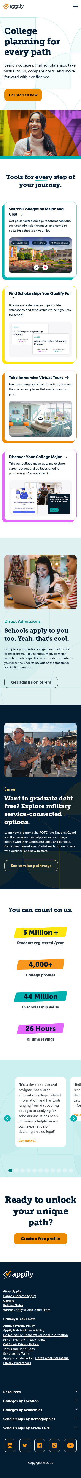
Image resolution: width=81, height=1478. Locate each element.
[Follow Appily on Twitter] (24, 1445)
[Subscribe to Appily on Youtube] (70, 1445)
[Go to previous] (7, 1118)
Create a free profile (40, 1238)
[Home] (13, 6)
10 (65, 1170)
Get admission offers (31, 682)
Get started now (23, 95)
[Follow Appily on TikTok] (54, 1445)
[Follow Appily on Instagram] (10, 1445)
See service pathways (31, 865)
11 (71, 1170)
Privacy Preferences (17, 1363)
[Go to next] (73, 1118)
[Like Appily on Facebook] (39, 1445)
